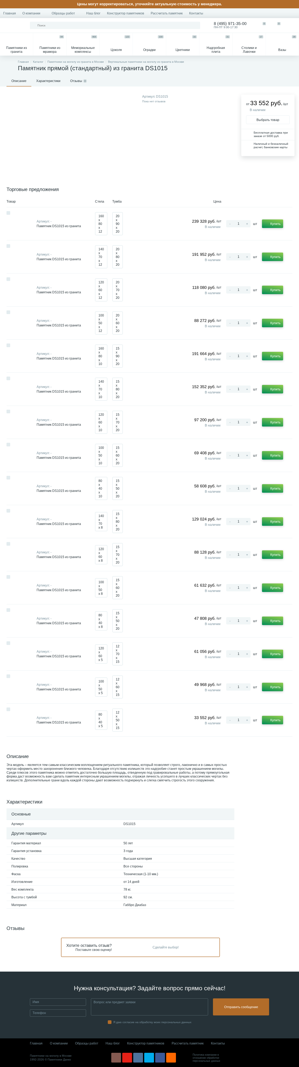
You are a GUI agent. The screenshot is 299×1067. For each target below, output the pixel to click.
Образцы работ (63, 13)
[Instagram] (116, 1058)
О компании (31, 13)
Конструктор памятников (125, 13)
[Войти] (291, 25)
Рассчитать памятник (167, 13)
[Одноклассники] (171, 1058)
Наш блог (93, 13)
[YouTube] (127, 1058)
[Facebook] (160, 1058)
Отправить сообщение (241, 1007)
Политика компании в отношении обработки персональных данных (206, 1057)
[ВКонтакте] (138, 1058)
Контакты (196, 13)
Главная (9, 13)
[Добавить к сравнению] (8, 213)
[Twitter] (149, 1058)
